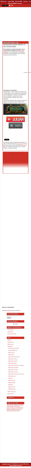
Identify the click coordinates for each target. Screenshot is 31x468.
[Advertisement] (15, 23)
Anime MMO (9, 404)
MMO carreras (11, 352)
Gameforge (18, 406)
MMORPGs (10, 384)
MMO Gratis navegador (13, 367)
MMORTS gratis (11, 386)
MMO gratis (10, 346)
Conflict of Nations (10, 406)
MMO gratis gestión (12, 363)
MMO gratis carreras (12, 359)
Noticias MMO (18, 1)
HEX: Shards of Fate (12, 334)
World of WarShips (13, 410)
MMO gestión (11, 354)
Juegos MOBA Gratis (12, 350)
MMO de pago (11, 342)
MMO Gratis (3, 1)
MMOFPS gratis (11, 380)
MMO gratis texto (12, 376)
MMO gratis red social (13, 371)
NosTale (17, 409)
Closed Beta (21, 404)
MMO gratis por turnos (13, 369)
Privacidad (4, 464)
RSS (12, 5)
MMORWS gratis (11, 389)
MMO (22, 407)
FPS (15, 406)
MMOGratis (9, 409)
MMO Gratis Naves (12, 391)
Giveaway (9, 407)
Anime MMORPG (15, 404)
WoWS (18, 410)
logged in (10, 310)
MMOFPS (10, 378)
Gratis (12, 407)
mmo (8, 464)
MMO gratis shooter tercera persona (16, 374)
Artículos (25, 1)
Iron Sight (15, 407)
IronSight (19, 407)
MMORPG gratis (11, 382)
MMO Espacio (11, 344)
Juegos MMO (11, 1)
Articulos (9, 340)
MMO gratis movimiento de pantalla (16, 365)
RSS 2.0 (25, 145)
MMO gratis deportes (12, 361)
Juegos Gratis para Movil (13, 348)
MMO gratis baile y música (14, 356)
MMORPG (14, 409)
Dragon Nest (10, 331)
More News (15, 323)
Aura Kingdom (11, 329)
